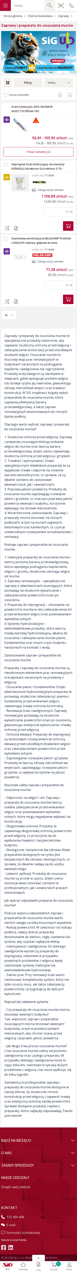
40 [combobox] (6, 315)
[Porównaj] (7, 228)
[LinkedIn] (10, 1248)
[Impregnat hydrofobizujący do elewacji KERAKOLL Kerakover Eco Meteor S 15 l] (20, 182)
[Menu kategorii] (5, 5)
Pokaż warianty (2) (38, 152)
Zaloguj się (44, 190)
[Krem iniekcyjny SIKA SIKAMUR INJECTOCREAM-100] (20, 125)
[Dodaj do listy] (60, 94)
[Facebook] (3, 1248)
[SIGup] (38, 52)
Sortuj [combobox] (51, 82)
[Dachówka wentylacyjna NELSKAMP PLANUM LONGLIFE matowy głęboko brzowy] (20, 257)
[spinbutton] (57, 211)
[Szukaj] (49, 5)
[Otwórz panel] (38, 1258)
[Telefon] (71, 5)
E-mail (10, 1225)
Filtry (28, 82)
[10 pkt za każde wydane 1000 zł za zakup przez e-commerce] (7, 119)
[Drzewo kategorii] (8, 82)
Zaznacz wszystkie (19, 94)
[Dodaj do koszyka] (69, 94)
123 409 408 (15, 1217)
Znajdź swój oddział (15, 1187)
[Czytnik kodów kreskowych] (60, 5)
